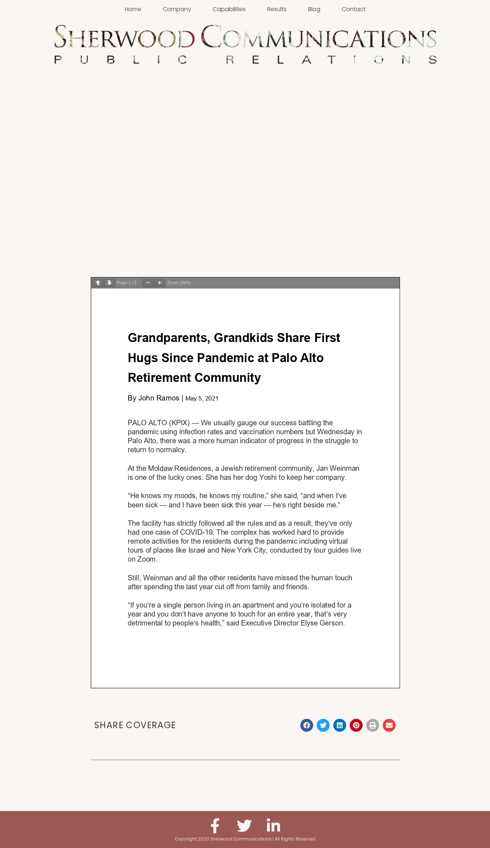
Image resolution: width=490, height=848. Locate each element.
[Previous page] (98, 283)
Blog (314, 9)
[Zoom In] (159, 283)
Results (277, 9)
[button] (306, 725)
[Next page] (109, 283)
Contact (354, 9)
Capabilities (229, 9)
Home (133, 9)
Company (177, 9)
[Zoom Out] (148, 283)
